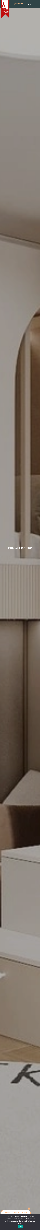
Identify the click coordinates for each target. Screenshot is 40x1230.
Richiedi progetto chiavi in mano (16, 1213)
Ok (21, 1227)
